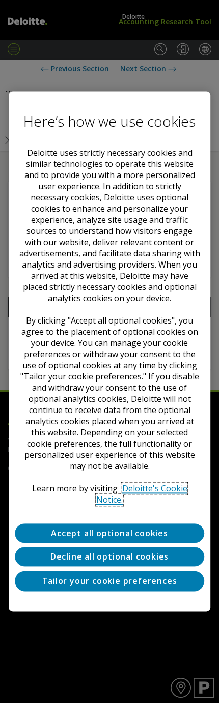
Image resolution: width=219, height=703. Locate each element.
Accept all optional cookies (109, 533)
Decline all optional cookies (109, 557)
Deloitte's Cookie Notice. (141, 494)
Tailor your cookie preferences (109, 581)
